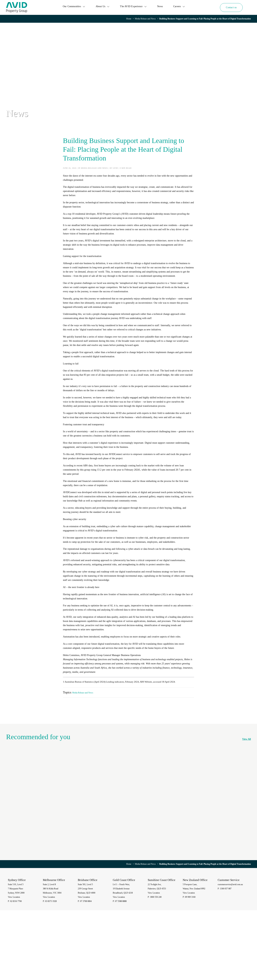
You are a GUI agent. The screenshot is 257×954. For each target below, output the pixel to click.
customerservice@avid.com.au (230, 884)
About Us (100, 6)
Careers (177, 6)
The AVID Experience (131, 6)
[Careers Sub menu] (184, 6)
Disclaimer (214, 935)
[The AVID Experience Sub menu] (145, 6)
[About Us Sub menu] (108, 6)
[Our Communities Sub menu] (84, 6)
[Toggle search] (248, 7)
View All (246, 739)
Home (128, 18)
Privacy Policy (203, 935)
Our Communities (72, 6)
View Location (14, 897)
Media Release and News (145, 18)
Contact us (231, 7)
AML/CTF (242, 935)
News (160, 6)
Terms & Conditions (228, 935)
